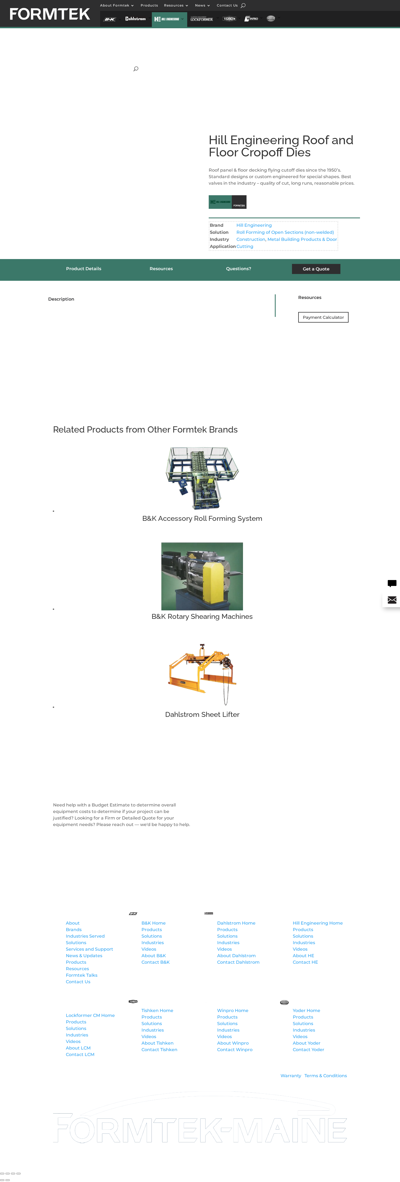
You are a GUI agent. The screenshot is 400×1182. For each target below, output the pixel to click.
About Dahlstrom (236, 955)
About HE (303, 955)
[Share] (13, 1173)
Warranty (291, 1075)
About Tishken (157, 1043)
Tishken (254, 63)
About (73, 923)
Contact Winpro (235, 1049)
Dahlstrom (307, 54)
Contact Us (227, 5)
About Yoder (307, 1043)
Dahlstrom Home (236, 923)
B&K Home (153, 923)
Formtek (75, 915)
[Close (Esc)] (18, 1173)
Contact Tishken (159, 1049)
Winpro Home (232, 1010)
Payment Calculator (323, 317)
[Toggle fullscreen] (7, 1173)
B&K (281, 54)
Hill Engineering (147, 63)
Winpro (280, 63)
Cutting (244, 246)
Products (149, 5)
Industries (152, 942)
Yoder (305, 63)
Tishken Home (157, 1010)
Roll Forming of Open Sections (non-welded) (285, 232)
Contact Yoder (308, 1049)
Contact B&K (155, 962)
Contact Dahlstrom (238, 962)
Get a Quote (316, 269)
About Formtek (114, 5)
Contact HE (305, 962)
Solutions (76, 942)
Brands (74, 929)
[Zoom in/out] (2, 1173)
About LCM (78, 1048)
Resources (174, 5)
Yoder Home (306, 1010)
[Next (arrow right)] (7, 1180)
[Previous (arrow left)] (2, 1180)
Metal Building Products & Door (302, 239)
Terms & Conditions (325, 1075)
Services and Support (89, 949)
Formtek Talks (81, 975)
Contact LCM (80, 1054)
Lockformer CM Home (90, 1015)
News (200, 5)
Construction (250, 239)
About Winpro (233, 1043)
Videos (148, 949)
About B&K (153, 955)
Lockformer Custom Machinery (204, 63)
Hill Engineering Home (318, 923)
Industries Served (85, 936)
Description (61, 299)
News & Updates (84, 955)
